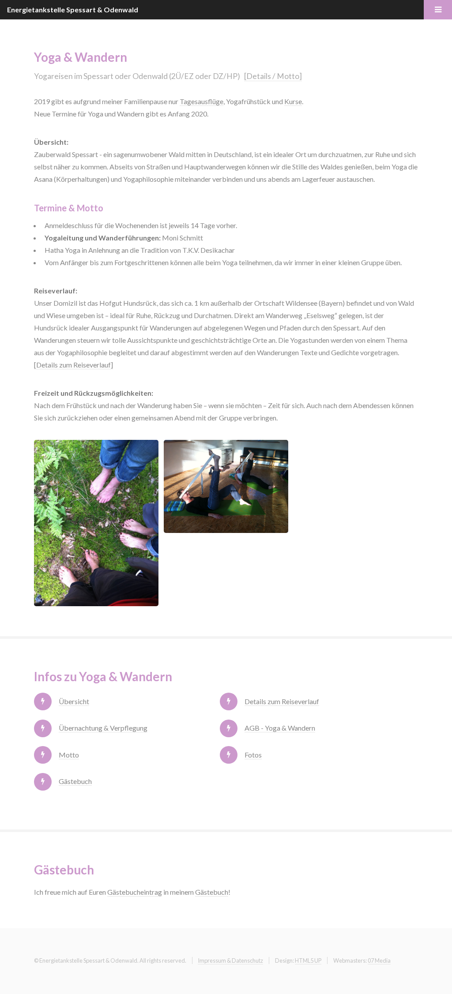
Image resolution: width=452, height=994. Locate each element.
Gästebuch (75, 781)
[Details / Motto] (273, 76)
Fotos (253, 754)
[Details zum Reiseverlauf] (73, 364)
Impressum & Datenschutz (230, 960)
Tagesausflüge (201, 101)
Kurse (293, 101)
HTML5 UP (308, 960)
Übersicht (74, 701)
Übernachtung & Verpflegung (103, 728)
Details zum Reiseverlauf (282, 701)
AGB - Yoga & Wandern (280, 728)
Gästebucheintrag (134, 892)
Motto (69, 754)
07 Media (379, 960)
